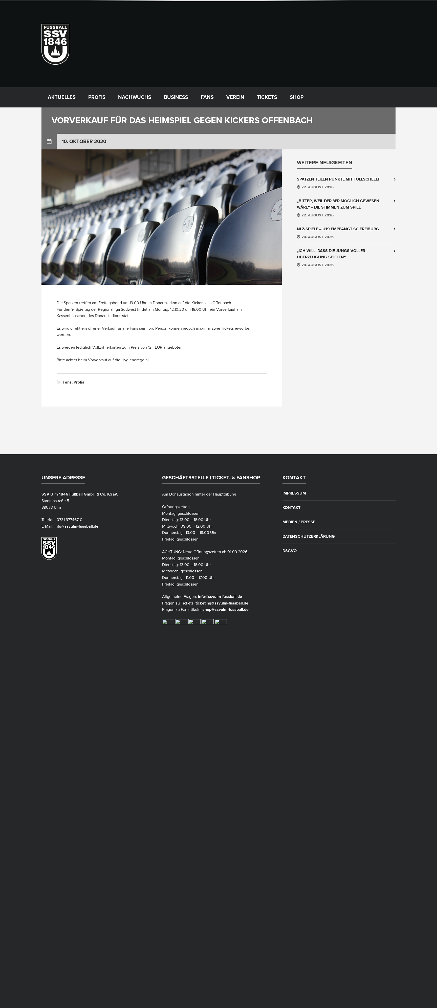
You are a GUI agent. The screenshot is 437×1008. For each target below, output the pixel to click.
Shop (296, 97)
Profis (96, 97)
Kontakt (291, 508)
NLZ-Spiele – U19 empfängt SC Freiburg (338, 229)
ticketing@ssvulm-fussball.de (221, 603)
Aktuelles (62, 97)
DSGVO (289, 551)
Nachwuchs (134, 97)
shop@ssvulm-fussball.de (226, 609)
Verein (235, 97)
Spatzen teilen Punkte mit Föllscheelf (338, 179)
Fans (207, 97)
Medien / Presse (298, 522)
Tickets (267, 97)
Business (176, 97)
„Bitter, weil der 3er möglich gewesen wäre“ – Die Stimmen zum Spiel (338, 204)
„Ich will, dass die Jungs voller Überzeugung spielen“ (331, 254)
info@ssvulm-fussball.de (76, 526)
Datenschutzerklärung (308, 536)
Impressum (294, 493)
